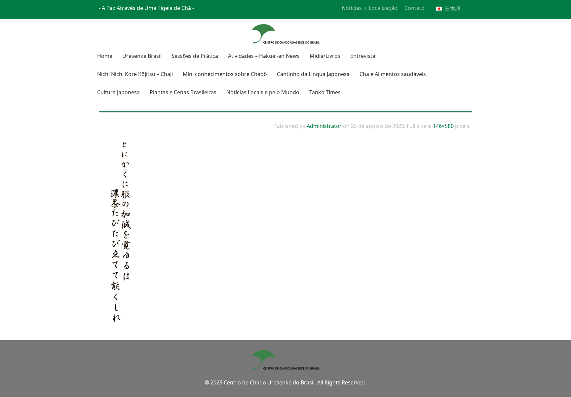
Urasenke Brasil (142, 56)
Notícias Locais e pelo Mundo (262, 92)
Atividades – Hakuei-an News (264, 56)
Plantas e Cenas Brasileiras (183, 92)
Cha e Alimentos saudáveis (393, 74)
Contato (414, 8)
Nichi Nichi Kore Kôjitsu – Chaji (135, 74)
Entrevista (362, 56)
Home (104, 56)
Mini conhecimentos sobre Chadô (225, 74)
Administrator (324, 126)
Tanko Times (325, 92)
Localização (383, 8)
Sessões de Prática (194, 56)
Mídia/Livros (325, 56)
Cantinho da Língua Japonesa (313, 74)
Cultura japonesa (118, 92)
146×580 (443, 126)
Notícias (352, 8)
